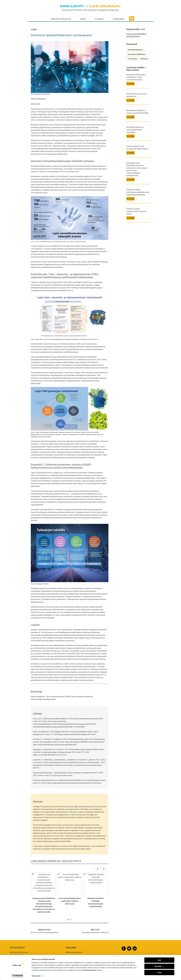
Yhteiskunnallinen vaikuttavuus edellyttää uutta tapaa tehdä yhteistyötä (137, 192)
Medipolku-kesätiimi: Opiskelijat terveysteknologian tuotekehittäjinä (95, 902)
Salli (159, 960)
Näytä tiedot (36, 976)
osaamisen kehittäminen (137, 54)
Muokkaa (158, 966)
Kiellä (159, 972)
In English (99, 19)
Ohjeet (83, 19)
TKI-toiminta (133, 59)
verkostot (144, 59)
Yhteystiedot (118, 19)
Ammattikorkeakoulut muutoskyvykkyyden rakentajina (135, 129)
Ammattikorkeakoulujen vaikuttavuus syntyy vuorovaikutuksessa (135, 77)
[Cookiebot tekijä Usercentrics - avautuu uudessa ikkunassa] (18, 975)
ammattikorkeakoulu (136, 50)
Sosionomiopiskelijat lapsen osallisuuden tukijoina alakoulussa (70, 901)
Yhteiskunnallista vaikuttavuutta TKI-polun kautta (136, 211)
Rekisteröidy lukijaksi (74, 952)
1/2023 (34, 29)
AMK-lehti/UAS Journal (61, 19)
